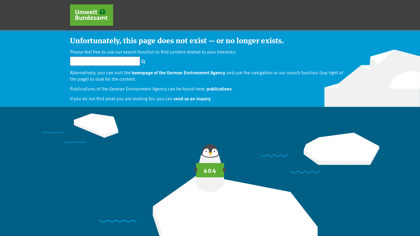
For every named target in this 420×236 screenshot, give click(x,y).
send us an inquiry (192, 98)
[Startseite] (91, 15)
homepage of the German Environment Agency (178, 72)
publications (219, 88)
